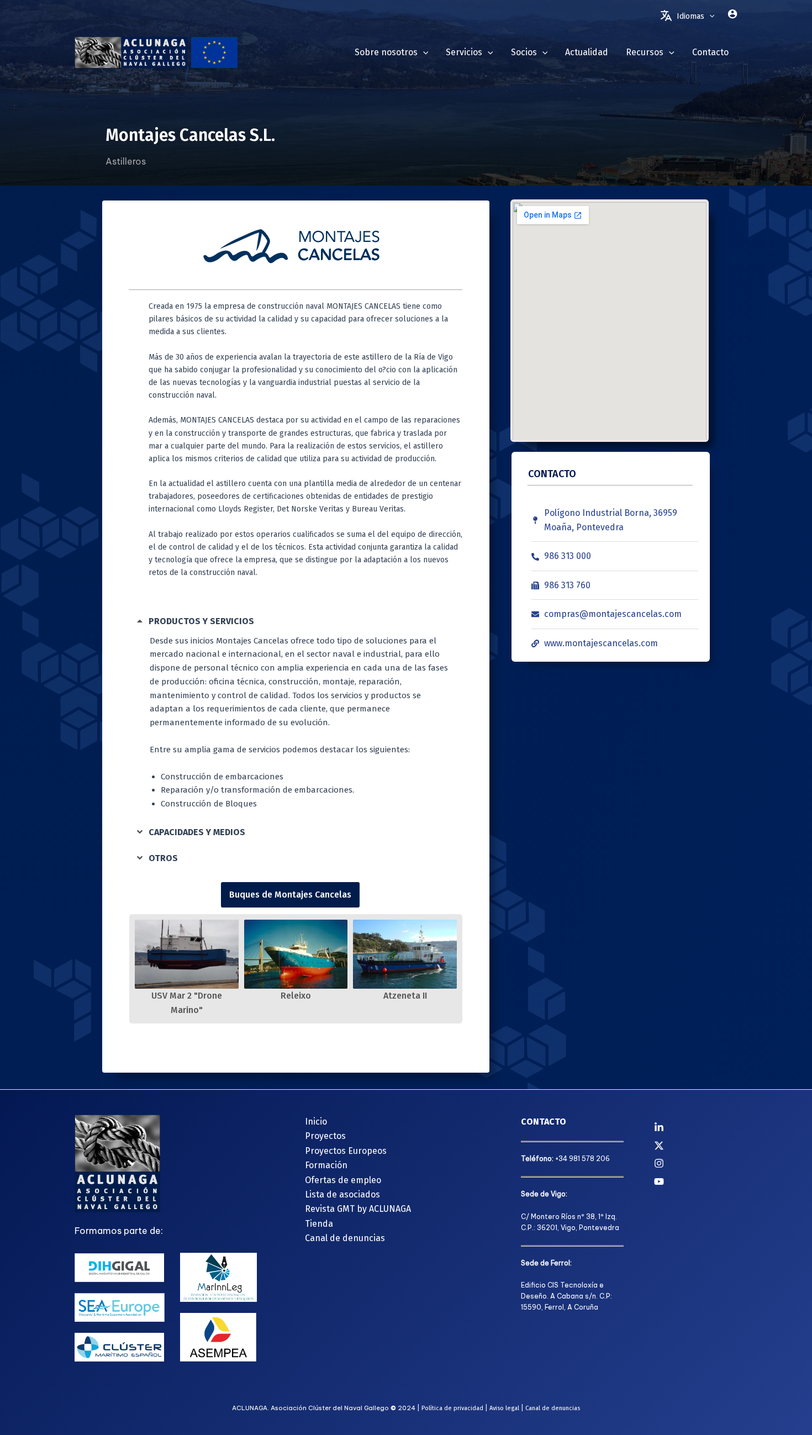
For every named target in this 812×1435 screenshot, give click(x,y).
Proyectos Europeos (346, 1151)
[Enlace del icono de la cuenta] (732, 14)
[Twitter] (695, 1146)
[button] (290, 621)
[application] (709, 16)
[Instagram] (695, 1163)
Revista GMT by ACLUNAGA (358, 1209)
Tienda (319, 1223)
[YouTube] (695, 1181)
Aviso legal (504, 1408)
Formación (326, 1165)
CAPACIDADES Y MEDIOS (197, 832)
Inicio (316, 1121)
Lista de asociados (342, 1194)
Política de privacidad (452, 1408)
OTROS (163, 858)
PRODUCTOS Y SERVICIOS (201, 621)
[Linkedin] (695, 1127)
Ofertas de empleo (343, 1180)
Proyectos (325, 1136)
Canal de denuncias (345, 1238)
